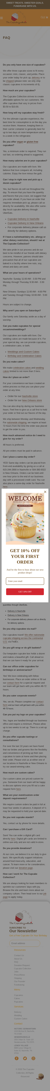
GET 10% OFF (25, 592)
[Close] (45, 492)
